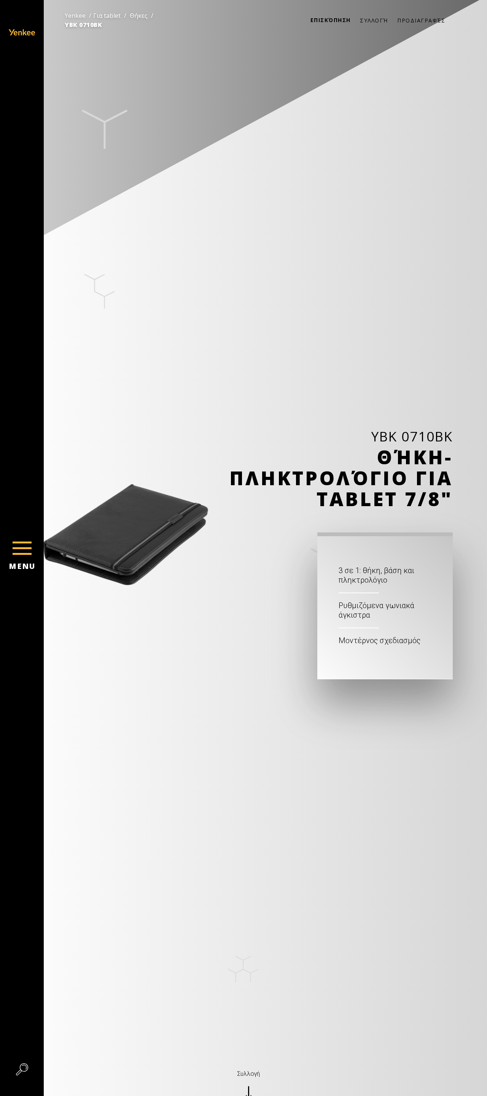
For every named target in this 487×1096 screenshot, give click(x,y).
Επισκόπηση (330, 20)
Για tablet (107, 15)
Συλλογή (374, 20)
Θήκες (139, 15)
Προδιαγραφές (421, 20)
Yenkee (75, 15)
